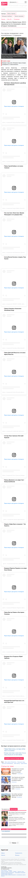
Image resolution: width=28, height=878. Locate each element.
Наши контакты (4, 870)
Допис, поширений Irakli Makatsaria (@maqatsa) (14, 252)
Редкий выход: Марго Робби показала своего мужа (18, 787)
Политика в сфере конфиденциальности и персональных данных (13, 874)
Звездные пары (21, 762)
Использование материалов (20, 872)
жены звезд (17, 763)
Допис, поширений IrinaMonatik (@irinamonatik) (14, 431)
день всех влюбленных (7, 763)
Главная (3, 19)
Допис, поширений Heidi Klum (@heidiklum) (14, 563)
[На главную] (17, 5)
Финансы (17, 855)
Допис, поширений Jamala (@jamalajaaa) (14, 519)
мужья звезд (24, 763)
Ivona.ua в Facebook (4, 871)
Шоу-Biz (9, 19)
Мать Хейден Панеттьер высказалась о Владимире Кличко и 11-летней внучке (17, 814)
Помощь (10, 871)
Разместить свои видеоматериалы (7, 872)
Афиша (3, 853)
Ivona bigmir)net (6, 831)
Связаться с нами (20, 871)
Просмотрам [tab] (13, 809)
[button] (14, 843)
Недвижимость (18, 853)
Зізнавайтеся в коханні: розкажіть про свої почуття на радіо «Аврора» (18, 771)
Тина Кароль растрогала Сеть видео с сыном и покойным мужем (18, 778)
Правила (14, 871)
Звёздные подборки (7, 16)
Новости (3, 855)
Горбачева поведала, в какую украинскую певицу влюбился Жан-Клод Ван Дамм (17, 819)
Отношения (19, 773)
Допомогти (13, 2)
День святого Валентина (10, 762)
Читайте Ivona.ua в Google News (14, 758)
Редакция (10, 870)
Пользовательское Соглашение (6, 873)
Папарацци (17, 19)
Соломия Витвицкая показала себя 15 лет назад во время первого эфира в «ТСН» (17, 824)
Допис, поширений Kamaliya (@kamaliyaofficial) (14, 348)
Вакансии (3, 875)
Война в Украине (11, 13)
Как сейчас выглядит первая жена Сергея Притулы (17, 795)
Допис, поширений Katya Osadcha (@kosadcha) (14, 696)
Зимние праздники (19, 16)
